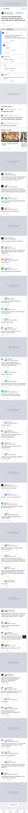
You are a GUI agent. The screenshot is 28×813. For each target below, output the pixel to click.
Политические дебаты (12, 774)
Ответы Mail (10, 675)
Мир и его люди (11, 309)
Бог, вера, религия (11, 329)
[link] (10, 141)
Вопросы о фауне (11, 556)
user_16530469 (6, 109)
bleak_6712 (5, 123)
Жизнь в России (11, 248)
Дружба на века (12, 123)
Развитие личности (12, 269)
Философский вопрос (10, 13)
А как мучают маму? (7, 111)
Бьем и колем (13, 109)
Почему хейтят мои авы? (9, 125)
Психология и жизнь (12, 186)
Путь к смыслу (10, 611)
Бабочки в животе (11, 762)
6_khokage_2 (5, 115)
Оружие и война (11, 568)
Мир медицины (11, 581)
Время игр (11, 115)
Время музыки (11, 299)
